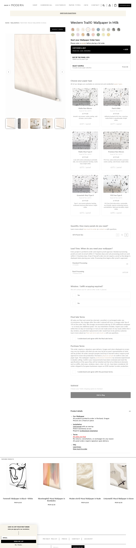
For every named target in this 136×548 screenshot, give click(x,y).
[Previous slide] (8, 72)
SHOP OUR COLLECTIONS (68, 13)
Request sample (57, 29)
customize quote (125, 5)
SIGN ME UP (18, 541)
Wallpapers (15, 23)
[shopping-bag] (115, 5)
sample (83, 43)
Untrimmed (77, 427)
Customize (61, 5)
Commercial (46, 5)
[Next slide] (62, 72)
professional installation (89, 431)
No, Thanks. (18, 545)
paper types (75, 5)
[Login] (110, 5)
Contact (96, 5)
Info (86, 5)
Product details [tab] (77, 411)
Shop (35, 5)
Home (7, 23)
